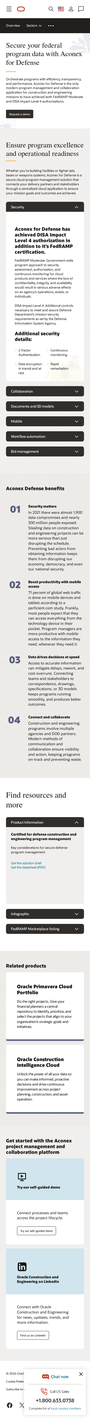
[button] (9, 9)
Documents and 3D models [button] (32, 406)
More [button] (54, 26)
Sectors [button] (31, 25)
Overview (13, 25)
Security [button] (17, 207)
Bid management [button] (25, 451)
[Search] (51, 9)
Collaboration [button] (22, 391)
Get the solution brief (26, 863)
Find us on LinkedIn (33, 1335)
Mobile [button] (16, 421)
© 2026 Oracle (16, 1373)
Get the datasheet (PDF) (28, 867)
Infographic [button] (20, 914)
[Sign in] (71, 9)
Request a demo (19, 114)
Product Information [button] (27, 822)
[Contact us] (81, 9)
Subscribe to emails (19, 1389)
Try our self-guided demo (36, 1231)
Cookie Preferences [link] (19, 1381)
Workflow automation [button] (28, 436)
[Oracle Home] (21, 9)
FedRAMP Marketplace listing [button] (35, 929)
